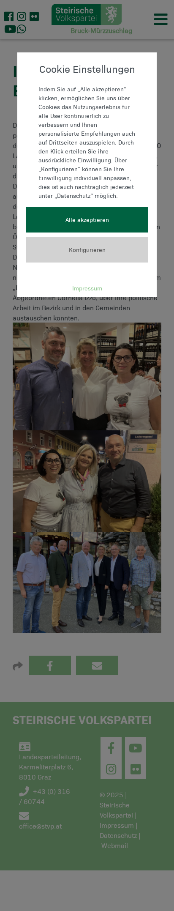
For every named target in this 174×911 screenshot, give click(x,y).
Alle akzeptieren (87, 220)
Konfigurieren (87, 250)
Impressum (87, 288)
